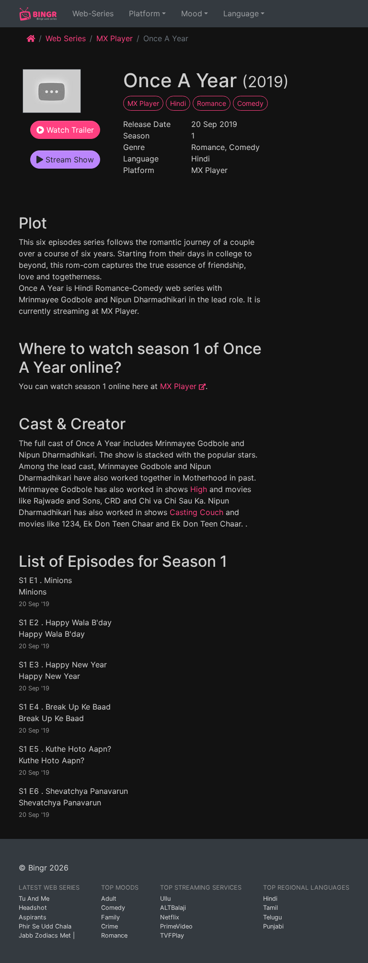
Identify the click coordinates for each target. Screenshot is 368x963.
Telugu (272, 917)
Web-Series (94, 13)
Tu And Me (34, 898)
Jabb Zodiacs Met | (47, 935)
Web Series (66, 38)
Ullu (165, 898)
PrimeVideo (176, 926)
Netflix (169, 917)
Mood (191, 13)
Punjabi (273, 926)
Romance (211, 103)
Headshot (33, 907)
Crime (109, 926)
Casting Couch (196, 512)
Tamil (270, 907)
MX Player (114, 38)
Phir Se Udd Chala (45, 926)
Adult (108, 898)
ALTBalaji (173, 907)
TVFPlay (172, 935)
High (198, 489)
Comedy (250, 103)
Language (241, 13)
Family (110, 917)
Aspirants (32, 917)
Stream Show (68, 159)
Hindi (178, 103)
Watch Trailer (69, 130)
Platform (144, 13)
